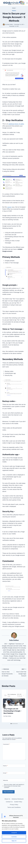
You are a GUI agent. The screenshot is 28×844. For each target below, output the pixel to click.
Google (14, 10)
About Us (7, 799)
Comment (6, 744)
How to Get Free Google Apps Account (21, 673)
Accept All (14, 832)
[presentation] (14, 697)
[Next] (24, 706)
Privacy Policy (14, 804)
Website (5, 780)
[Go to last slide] (4, 706)
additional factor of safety (16, 124)
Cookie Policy (18, 801)
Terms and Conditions (14, 807)
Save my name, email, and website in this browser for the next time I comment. (14, 786)
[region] (14, 831)
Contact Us (9, 801)
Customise (14, 836)
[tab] (12, 723)
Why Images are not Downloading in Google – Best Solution (12, 711)
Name (5, 765)
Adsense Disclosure (18, 799)
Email (5, 773)
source (9, 207)
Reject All (14, 840)
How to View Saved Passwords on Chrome (7, 673)
